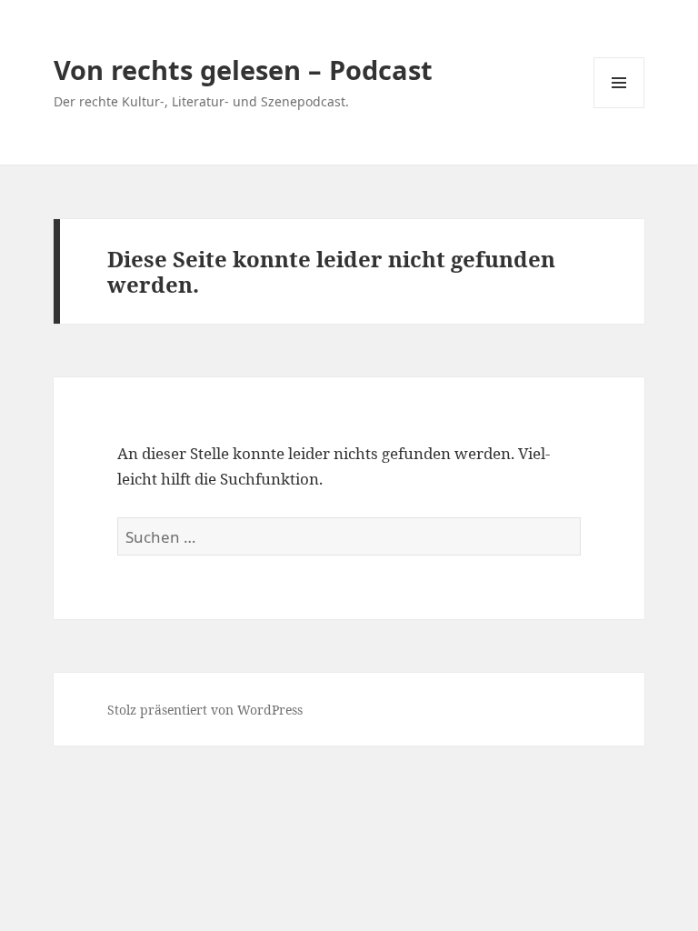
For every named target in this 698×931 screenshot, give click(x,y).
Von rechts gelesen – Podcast (243, 69)
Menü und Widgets (619, 107)
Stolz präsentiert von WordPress (205, 709)
